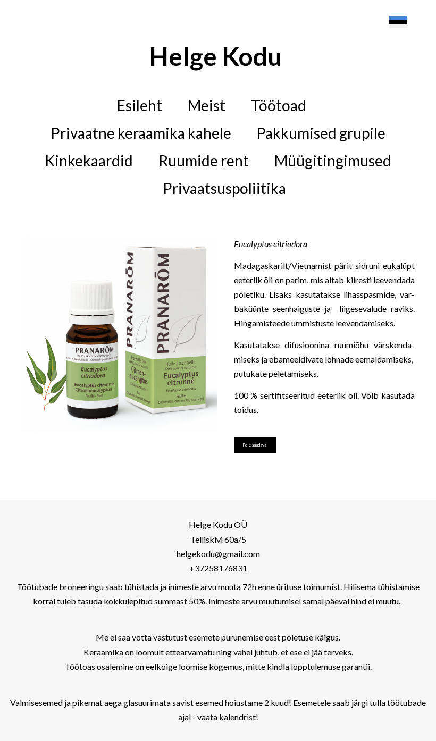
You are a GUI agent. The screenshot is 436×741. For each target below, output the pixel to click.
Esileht (139, 105)
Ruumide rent (203, 160)
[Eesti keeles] (398, 22)
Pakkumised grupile (320, 133)
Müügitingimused (332, 160)
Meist (206, 105)
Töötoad (278, 105)
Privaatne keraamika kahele (141, 133)
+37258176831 (218, 568)
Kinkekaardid (89, 160)
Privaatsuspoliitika (224, 188)
